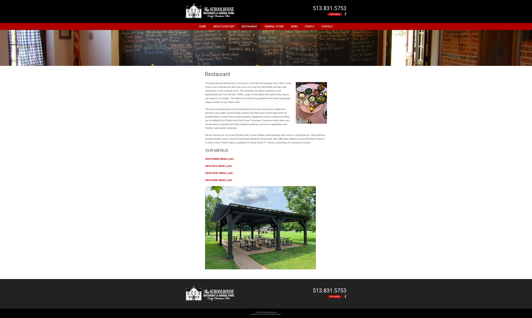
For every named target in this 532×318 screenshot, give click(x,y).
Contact (327, 26)
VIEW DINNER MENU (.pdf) (219, 159)
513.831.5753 (329, 8)
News (294, 26)
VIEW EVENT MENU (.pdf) (219, 173)
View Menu (334, 14)
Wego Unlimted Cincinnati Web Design (266, 314)
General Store (274, 26)
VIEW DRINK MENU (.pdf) (218, 180)
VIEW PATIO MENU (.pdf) (218, 166)
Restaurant (249, 26)
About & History (224, 26)
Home (202, 26)
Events (309, 26)
